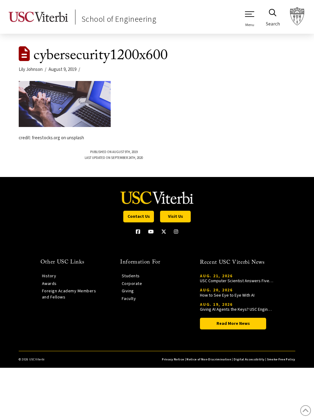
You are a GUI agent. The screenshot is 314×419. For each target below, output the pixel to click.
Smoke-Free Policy (281, 359)
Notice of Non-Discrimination (208, 359)
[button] (249, 18)
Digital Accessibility (249, 359)
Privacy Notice (173, 359)
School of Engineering (119, 19)
